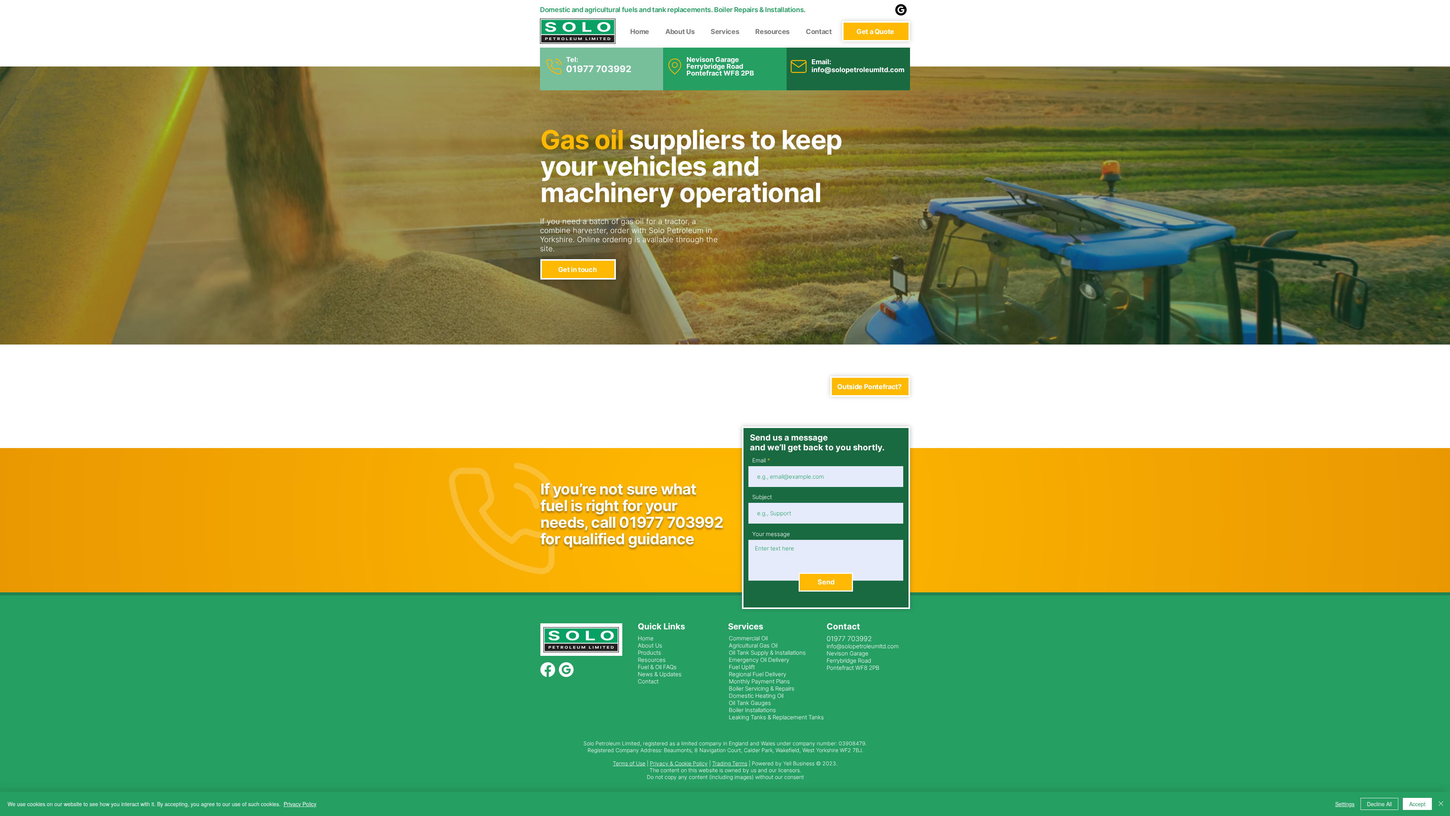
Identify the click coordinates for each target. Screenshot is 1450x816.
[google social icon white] (566, 669)
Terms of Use (629, 763)
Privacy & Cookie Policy (679, 763)
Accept (1417, 804)
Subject (762, 497)
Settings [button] (1344, 804)
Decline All (1379, 804)
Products (649, 652)
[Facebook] (547, 669)
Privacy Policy (300, 804)
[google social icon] (901, 9)
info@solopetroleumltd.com (857, 70)
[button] (876, 31)
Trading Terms (729, 763)
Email (759, 460)
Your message (771, 534)
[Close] (1440, 804)
